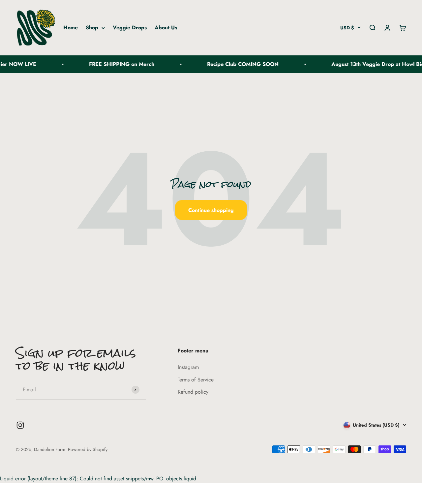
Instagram (188, 367)
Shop (92, 27)
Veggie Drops (130, 27)
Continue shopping (211, 210)
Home (70, 27)
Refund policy (193, 392)
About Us (166, 27)
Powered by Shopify (87, 449)
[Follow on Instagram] (20, 425)
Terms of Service (196, 379)
